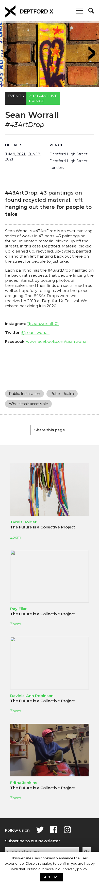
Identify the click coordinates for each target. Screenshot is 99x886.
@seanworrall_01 (43, 323)
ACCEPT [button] (51, 877)
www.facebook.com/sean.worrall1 (58, 341)
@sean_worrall (35, 332)
